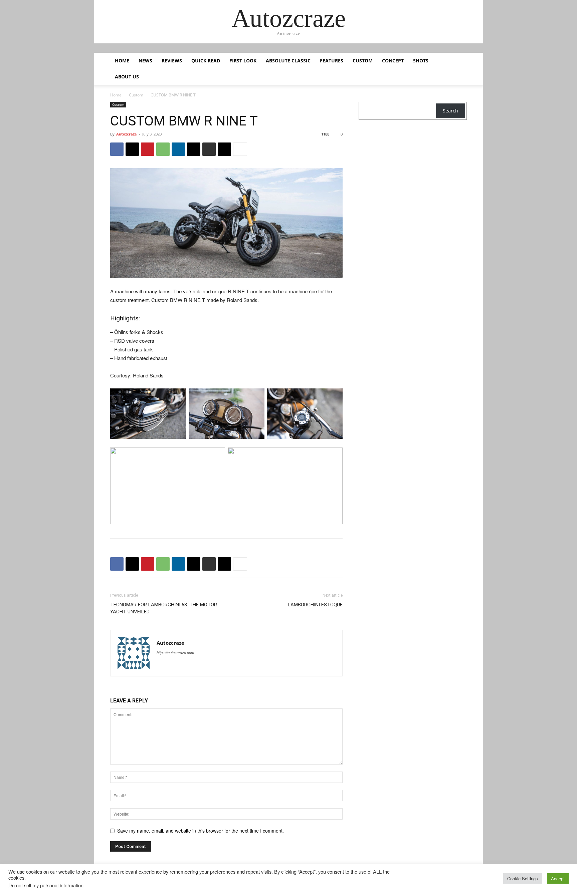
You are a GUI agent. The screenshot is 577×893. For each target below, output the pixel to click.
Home (122, 60)
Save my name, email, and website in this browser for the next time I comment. (200, 830)
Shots (420, 60)
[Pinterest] (147, 149)
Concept (393, 60)
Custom (363, 60)
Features (331, 60)
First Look (242, 60)
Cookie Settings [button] (522, 878)
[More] (240, 149)
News (145, 60)
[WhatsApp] (163, 149)
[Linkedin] (178, 149)
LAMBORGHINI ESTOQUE (315, 605)
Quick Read (205, 60)
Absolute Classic (288, 60)
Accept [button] (558, 878)
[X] (132, 149)
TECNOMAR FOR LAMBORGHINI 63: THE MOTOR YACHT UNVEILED (163, 608)
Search (450, 110)
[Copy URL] (224, 149)
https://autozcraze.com (175, 652)
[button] (459, 61)
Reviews (172, 60)
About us (127, 76)
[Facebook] (117, 149)
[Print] (209, 149)
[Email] (193, 149)
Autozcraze (126, 133)
